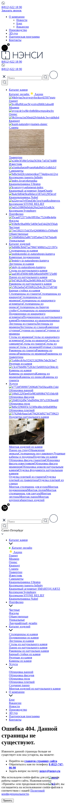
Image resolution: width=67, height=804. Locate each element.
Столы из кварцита (35, 340)
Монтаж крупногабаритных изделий (29, 498)
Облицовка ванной (21, 672)
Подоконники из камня (24, 637)
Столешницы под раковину (35, 453)
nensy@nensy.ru (49, 771)
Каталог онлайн (19, 94)
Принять (7, 800)
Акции (17, 552)
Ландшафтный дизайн (23, 623)
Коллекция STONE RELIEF (26, 595)
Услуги (13, 383)
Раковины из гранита (22, 350)
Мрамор (14, 558)
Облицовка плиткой (22, 681)
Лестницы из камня (21, 640)
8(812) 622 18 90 (11, 7)
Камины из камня (20, 660)
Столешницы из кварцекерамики (39, 310)
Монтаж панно (28, 496)
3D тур (13, 713)
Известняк (15, 575)
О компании (17, 16)
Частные (14, 609)
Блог (19, 23)
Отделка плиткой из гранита (27, 476)
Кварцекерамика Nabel (23, 598)
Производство (18, 30)
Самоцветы (16, 578)
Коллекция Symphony (22, 592)
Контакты (15, 40)
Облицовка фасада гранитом (27, 460)
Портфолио (16, 214)
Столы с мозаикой (29, 347)
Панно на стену (19, 450)
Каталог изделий (19, 243)
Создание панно (19, 685)
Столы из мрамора (20, 337)
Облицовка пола (19, 678)
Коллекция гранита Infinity (26, 585)
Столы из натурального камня (28, 644)
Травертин (15, 572)
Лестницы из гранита (22, 323)
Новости (21, 20)
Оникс (13, 562)
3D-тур (13, 33)
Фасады (14, 613)
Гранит (13, 555)
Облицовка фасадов (21, 675)
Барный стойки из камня (24, 654)
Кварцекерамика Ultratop (25, 582)
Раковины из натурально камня (29, 650)
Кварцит (14, 565)
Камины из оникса (32, 377)
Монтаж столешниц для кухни (28, 486)
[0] (4, 48)
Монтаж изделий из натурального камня (34, 688)
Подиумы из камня (45, 456)
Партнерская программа (24, 36)
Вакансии (22, 26)
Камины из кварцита (22, 373)
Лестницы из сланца (33, 327)
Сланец (13, 568)
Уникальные (17, 619)
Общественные (18, 616)
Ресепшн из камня (20, 657)
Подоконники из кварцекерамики (38, 320)
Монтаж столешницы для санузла (32, 491)
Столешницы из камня (23, 634)
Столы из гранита (33, 343)
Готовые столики (52, 347)
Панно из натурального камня (28, 647)
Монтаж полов (36, 490)
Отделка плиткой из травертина (32, 478)
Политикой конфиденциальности (23, 792)
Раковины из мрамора (32, 353)
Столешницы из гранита (24, 293)
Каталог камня (18, 89)
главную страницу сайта (40, 761)
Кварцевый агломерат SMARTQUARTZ (34, 588)
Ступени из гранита (32, 330)
